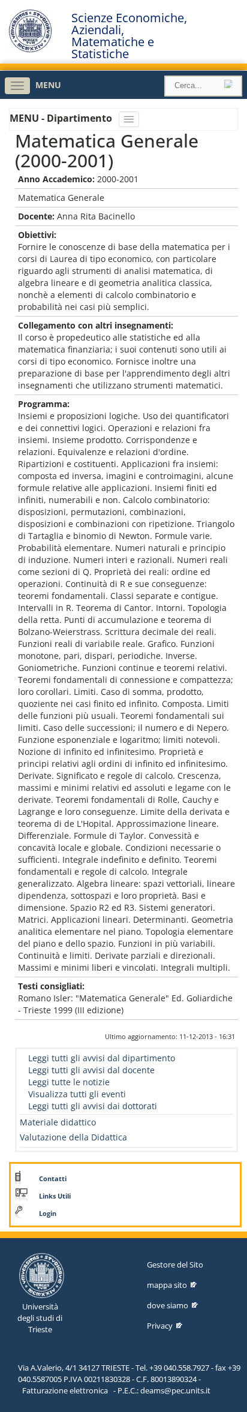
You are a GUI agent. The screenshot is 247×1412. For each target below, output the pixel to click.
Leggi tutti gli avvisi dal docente (91, 1070)
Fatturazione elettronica (65, 1390)
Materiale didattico (58, 1122)
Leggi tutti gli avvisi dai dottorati (92, 1106)
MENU (48, 85)
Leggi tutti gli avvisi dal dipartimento (101, 1058)
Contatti (53, 1179)
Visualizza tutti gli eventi (77, 1094)
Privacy (160, 1325)
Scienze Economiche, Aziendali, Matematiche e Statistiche (129, 36)
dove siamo (167, 1305)
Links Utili (55, 1196)
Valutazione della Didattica (73, 1137)
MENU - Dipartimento (62, 118)
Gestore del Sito (175, 1264)
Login (47, 1213)
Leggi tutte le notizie (69, 1082)
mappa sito (167, 1284)
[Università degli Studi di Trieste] (30, 49)
